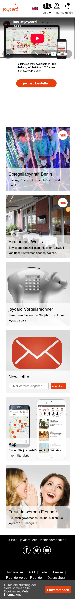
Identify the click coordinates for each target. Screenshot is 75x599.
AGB (31, 572)
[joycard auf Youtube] (47, 550)
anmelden (58, 386)
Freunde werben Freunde (24, 577)
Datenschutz (56, 577)
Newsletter (19, 376)
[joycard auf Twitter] (37, 550)
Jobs (44, 572)
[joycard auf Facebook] (27, 550)
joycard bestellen (36, 83)
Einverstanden (58, 589)
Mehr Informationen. (16, 593)
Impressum (15, 572)
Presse (58, 572)
